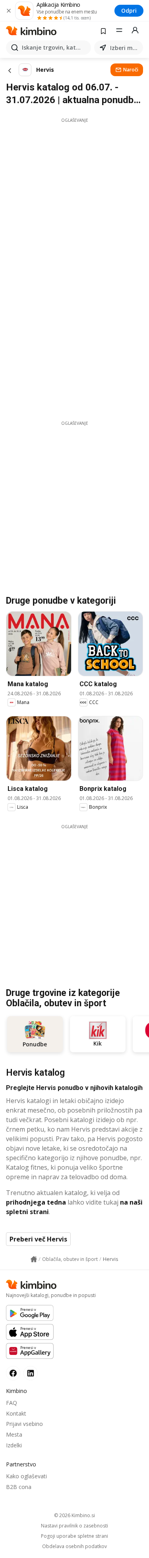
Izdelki (14, 1445)
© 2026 (74, 1515)
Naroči (130, 69)
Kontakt (16, 1413)
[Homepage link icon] (34, 1259)
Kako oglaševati (26, 1476)
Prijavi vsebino (24, 1424)
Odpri (129, 10)
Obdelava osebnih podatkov (74, 1546)
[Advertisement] (74, 197)
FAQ (11, 1402)
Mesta (14, 1434)
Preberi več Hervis (38, 1239)
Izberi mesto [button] (125, 48)
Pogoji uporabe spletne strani (74, 1536)
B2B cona (18, 1487)
